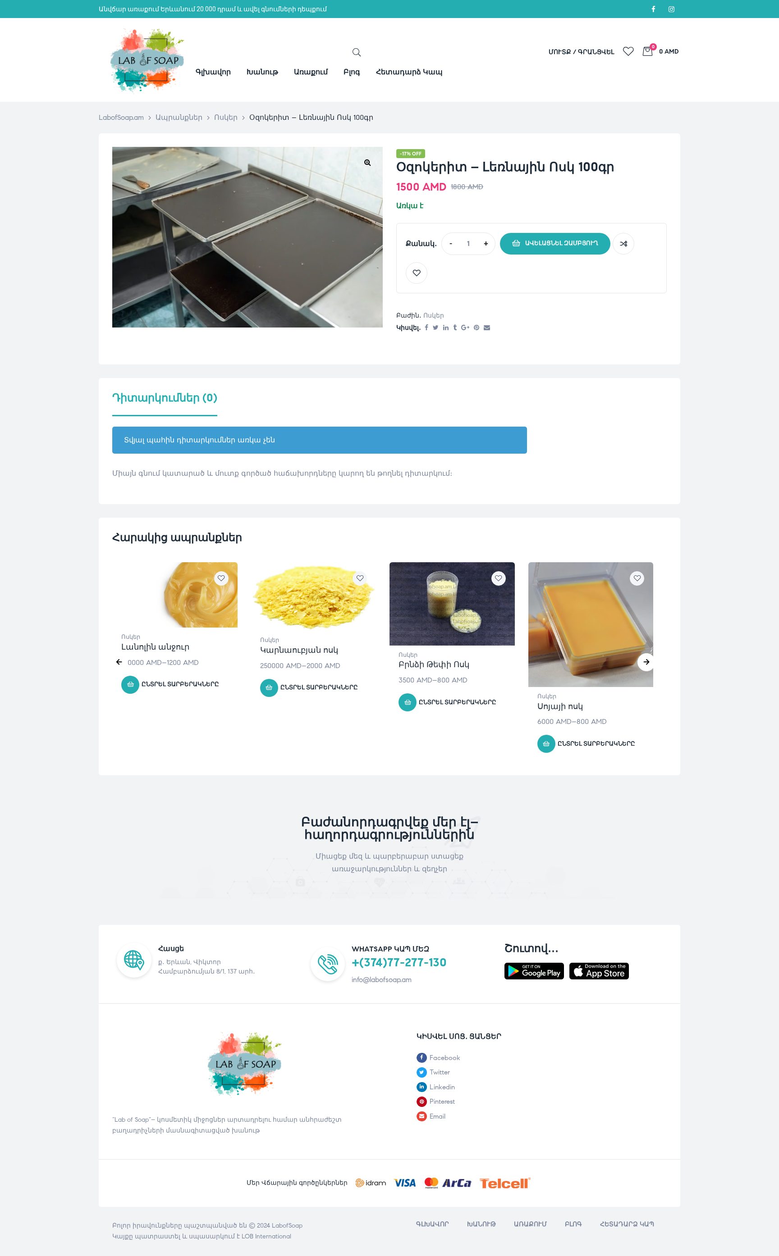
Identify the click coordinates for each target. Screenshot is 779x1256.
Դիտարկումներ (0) (164, 398)
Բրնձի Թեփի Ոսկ (434, 664)
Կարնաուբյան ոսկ (299, 650)
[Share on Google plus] (465, 328)
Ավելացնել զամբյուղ (561, 243)
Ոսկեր (433, 315)
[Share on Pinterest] (476, 328)
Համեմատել (623, 244)
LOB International (266, 1236)
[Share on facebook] (426, 328)
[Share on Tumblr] (455, 328)
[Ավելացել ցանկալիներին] (416, 273)
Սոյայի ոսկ (560, 706)
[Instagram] (671, 9)
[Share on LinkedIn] (446, 328)
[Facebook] (653, 9)
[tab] (164, 403)
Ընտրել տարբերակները (180, 684)
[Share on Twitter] (436, 328)
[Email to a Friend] (486, 328)
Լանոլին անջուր (155, 647)
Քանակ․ (421, 243)
